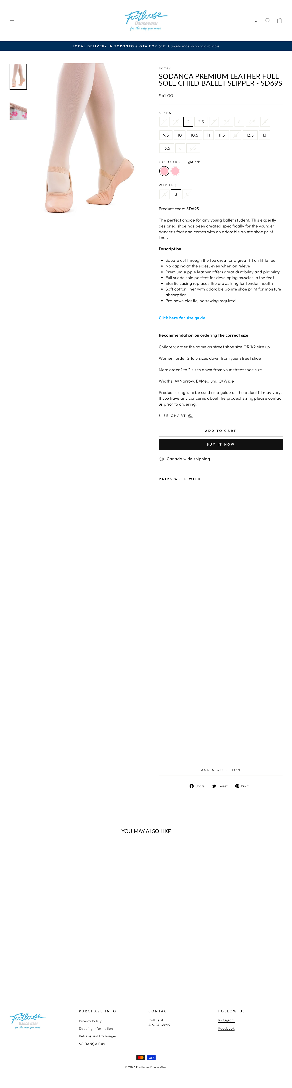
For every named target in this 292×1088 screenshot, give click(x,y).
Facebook (226, 1028)
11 (208, 135)
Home (164, 68)
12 (236, 135)
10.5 (194, 135)
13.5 (166, 148)
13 (264, 135)
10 (179, 135)
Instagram (226, 1020)
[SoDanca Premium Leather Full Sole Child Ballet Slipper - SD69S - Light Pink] (162, 749)
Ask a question (221, 770)
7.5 (226, 121)
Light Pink (164, 171)
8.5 (252, 121)
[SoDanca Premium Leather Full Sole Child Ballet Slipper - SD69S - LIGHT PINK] (168, 749)
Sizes (165, 113)
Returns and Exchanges (98, 1036)
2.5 (201, 121)
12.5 (250, 135)
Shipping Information (96, 1028)
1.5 (175, 121)
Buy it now (221, 444)
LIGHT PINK (175, 171)
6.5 (193, 148)
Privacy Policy (90, 1021)
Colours (179, 162)
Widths (168, 185)
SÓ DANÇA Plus (92, 1044)
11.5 (222, 135)
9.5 (166, 135)
